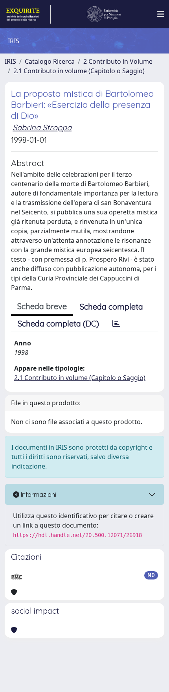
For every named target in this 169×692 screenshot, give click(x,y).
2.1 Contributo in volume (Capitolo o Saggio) (79, 70)
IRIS (10, 61)
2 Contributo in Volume (117, 61)
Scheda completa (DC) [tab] (58, 323)
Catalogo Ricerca (50, 61)
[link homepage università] (104, 14)
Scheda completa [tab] (111, 307)
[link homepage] (28, 14)
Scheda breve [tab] (42, 306)
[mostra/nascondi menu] (160, 14)
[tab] (116, 324)
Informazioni (37, 494)
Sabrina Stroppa (42, 127)
